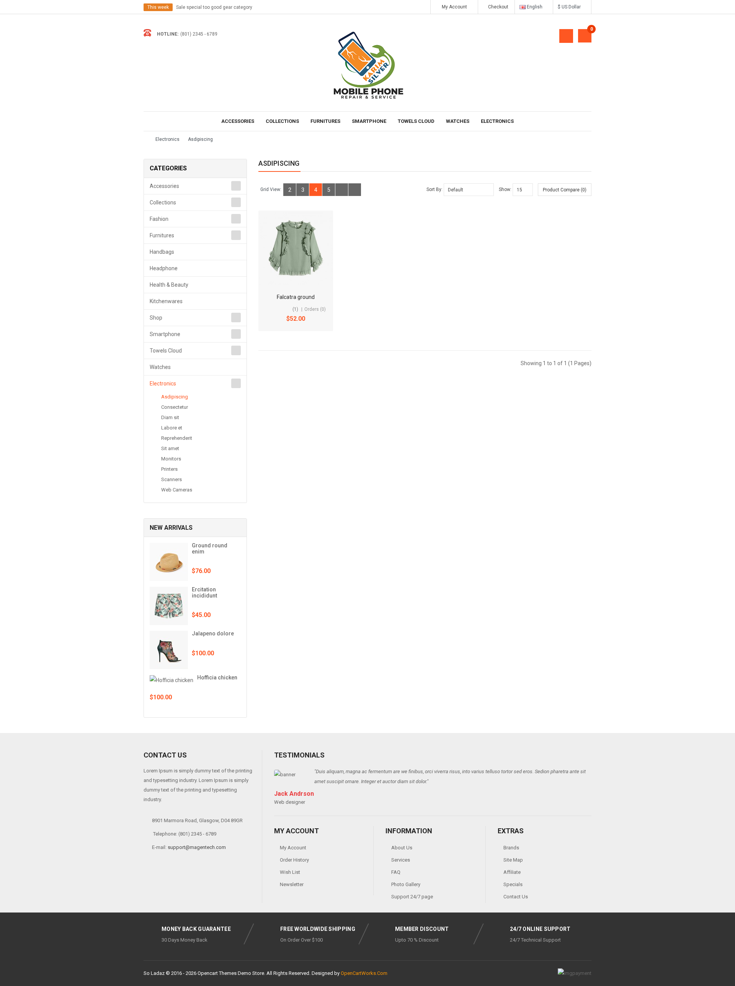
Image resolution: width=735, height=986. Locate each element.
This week (158, 7)
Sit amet (170, 448)
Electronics (497, 121)
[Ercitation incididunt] (169, 605)
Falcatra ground (296, 297)
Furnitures (325, 121)
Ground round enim (209, 548)
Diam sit (170, 417)
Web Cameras (176, 490)
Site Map (513, 860)
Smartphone (369, 121)
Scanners (171, 479)
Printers (169, 469)
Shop (156, 318)
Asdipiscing (200, 139)
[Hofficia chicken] (171, 680)
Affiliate (512, 872)
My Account (293, 848)
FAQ (395, 872)
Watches (457, 121)
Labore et (171, 428)
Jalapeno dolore (213, 633)
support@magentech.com (197, 847)
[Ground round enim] (169, 561)
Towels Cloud (416, 121)
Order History (294, 860)
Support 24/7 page (412, 896)
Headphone (164, 268)
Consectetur (174, 407)
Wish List (290, 872)
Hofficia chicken (217, 677)
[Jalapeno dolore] (169, 649)
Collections (282, 121)
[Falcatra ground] (295, 248)
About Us (401, 848)
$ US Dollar (570, 7)
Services (400, 860)
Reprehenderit (176, 438)
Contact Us (515, 896)
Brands (511, 848)
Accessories (237, 121)
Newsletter (292, 884)
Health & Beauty (169, 285)
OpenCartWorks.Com (364, 973)
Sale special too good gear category (214, 7)
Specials (513, 884)
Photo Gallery (405, 884)
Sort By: (434, 189)
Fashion (159, 219)
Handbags (162, 252)
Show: (505, 189)
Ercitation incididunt (204, 592)
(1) (295, 309)
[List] (341, 189)
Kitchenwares (166, 301)
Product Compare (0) (564, 190)
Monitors (171, 459)
